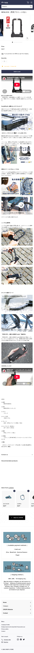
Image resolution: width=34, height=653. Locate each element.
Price (2, 46)
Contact (3, 631)
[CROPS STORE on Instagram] (18, 639)
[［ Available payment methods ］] (17, 537)
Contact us (4, 454)
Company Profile (5, 624)
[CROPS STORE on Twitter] (24, 639)
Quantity (4, 58)
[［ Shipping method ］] (17, 566)
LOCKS (11, 488)
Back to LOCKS (18, 517)
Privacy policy (4, 629)
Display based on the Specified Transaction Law (13, 627)
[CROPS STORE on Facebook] (21, 639)
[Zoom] (27, 38)
